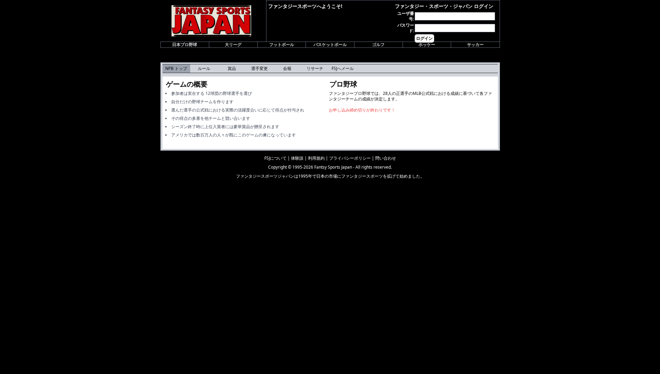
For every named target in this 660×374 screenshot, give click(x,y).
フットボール (281, 44)
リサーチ (315, 68)
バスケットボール (330, 44)
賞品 (232, 68)
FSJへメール (343, 68)
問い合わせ (385, 158)
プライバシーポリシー (350, 158)
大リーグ (233, 44)
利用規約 (316, 158)
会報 (287, 68)
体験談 (297, 158)
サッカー (475, 44)
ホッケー (427, 44)
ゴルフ (378, 44)
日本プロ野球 (184, 44)
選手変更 (259, 68)
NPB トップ (176, 68)
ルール (204, 68)
